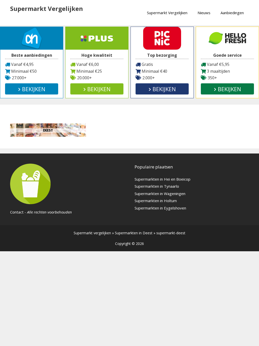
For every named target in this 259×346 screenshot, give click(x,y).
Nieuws (204, 12)
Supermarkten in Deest (134, 232)
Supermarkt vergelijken (92, 232)
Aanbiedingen (232, 12)
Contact (17, 212)
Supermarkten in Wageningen (160, 193)
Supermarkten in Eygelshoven (160, 207)
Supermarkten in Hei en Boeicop (162, 179)
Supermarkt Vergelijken (46, 8)
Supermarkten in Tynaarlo (157, 186)
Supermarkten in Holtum (156, 200)
